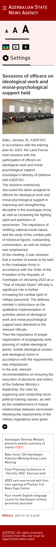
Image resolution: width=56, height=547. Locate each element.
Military (7, 515)
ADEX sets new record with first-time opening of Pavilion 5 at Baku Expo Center (27, 484)
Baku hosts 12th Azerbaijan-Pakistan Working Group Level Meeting (26, 458)
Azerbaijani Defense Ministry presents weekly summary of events (25, 443)
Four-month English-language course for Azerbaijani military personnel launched (26, 499)
